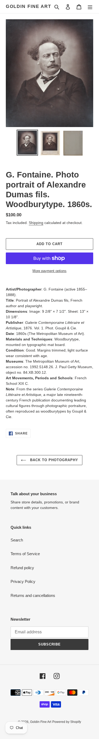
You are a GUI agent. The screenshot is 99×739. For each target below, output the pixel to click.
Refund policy (22, 567)
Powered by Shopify (66, 722)
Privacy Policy (23, 581)
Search (17, 540)
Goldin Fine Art (28, 6)
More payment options (49, 271)
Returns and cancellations (33, 595)
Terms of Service (25, 553)
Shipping (36, 223)
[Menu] (90, 6)
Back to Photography (53, 460)
